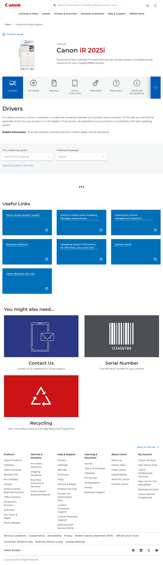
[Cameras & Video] (39, 13)
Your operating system (15, 150)
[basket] (155, 5)
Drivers (12, 91)
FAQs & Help (116, 91)
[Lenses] (51, 13)
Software (33, 91)
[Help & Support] (127, 13)
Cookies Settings (75, 541)
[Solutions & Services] (105, 13)
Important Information (137, 92)
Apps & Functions (75, 92)
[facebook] (133, 550)
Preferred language (67, 150)
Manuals (54, 91)
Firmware (95, 91)
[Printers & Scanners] (78, 13)
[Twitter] (149, 550)
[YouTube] (156, 550)
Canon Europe (12, 550)
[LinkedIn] (141, 550)
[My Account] (147, 5)
